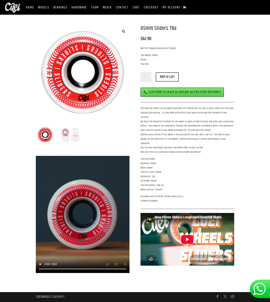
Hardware (79, 7)
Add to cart (167, 77)
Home (30, 7)
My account (172, 7)
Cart (136, 7)
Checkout (151, 7)
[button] (123, 31)
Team (95, 7)
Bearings (60, 7)
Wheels (43, 7)
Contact (122, 7)
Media (107, 7)
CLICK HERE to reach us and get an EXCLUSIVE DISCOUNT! (184, 92)
